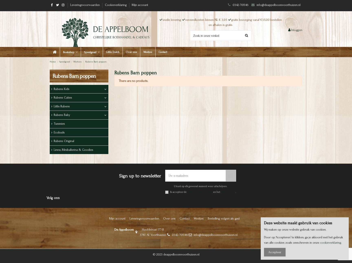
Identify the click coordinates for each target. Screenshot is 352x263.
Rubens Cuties (63, 97)
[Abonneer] (231, 175)
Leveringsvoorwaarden (85, 5)
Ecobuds (59, 132)
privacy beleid (228, 192)
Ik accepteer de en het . (203, 192)
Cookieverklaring (116, 5)
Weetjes (199, 218)
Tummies (59, 123)
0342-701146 (241, 5)
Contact (185, 218)
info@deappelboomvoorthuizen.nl (279, 5)
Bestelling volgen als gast (224, 218)
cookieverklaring (330, 242)
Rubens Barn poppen (74, 76)
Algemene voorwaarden (199, 192)
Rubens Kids (61, 89)
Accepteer (274, 252)
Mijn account (140, 5)
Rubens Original (64, 141)
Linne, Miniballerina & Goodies (73, 150)
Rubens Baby (62, 115)
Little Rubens (62, 106)
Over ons (169, 218)
